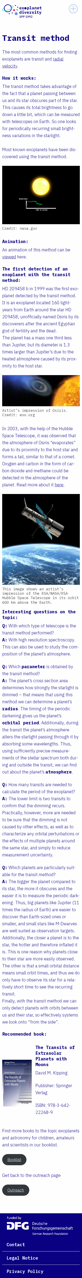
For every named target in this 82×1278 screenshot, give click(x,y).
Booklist (14, 1159)
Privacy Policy (25, 1271)
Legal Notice (22, 1258)
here (59, 484)
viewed (9, 257)
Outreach (15, 1190)
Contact (16, 1244)
